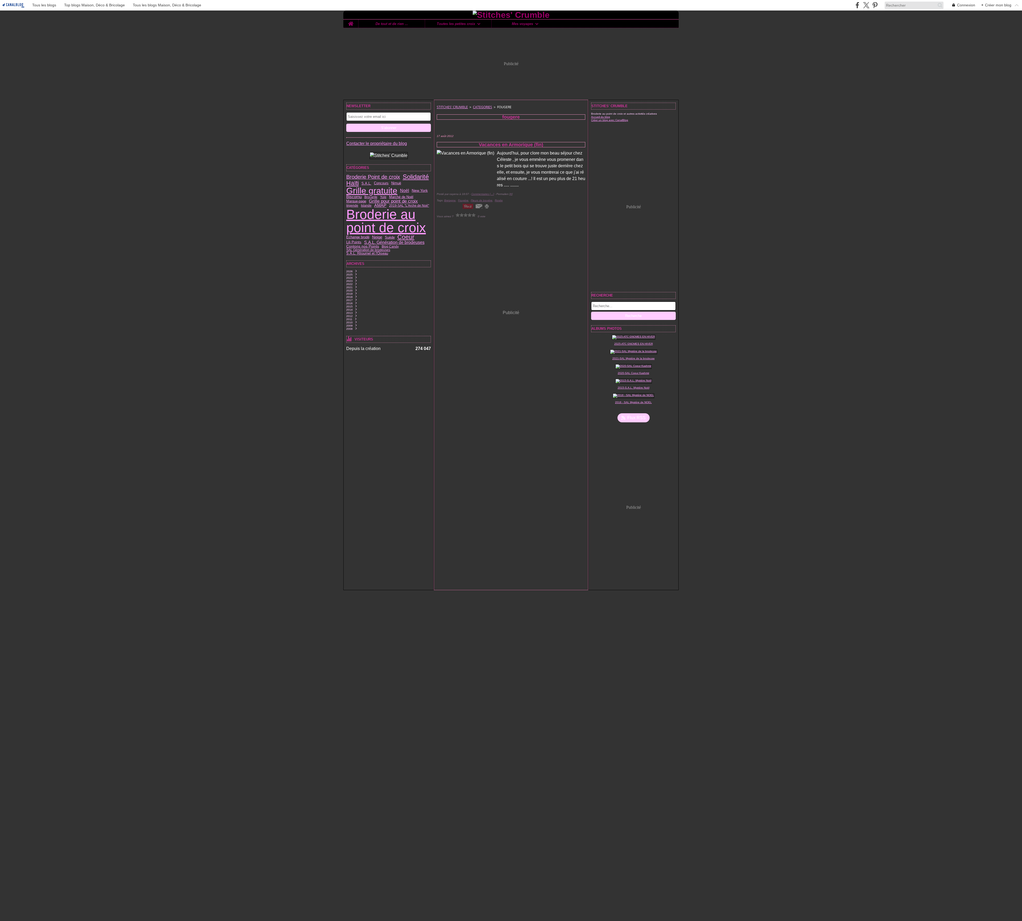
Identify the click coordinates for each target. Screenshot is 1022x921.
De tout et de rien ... (392, 24)
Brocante (370, 197)
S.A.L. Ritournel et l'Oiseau (367, 253)
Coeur (405, 237)
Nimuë (396, 183)
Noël (404, 191)
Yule (383, 197)
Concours (381, 183)
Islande (366, 205)
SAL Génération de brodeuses (368, 250)
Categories (482, 107)
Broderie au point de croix (386, 221)
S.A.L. (366, 183)
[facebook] (857, 5)
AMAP (380, 205)
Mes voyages (522, 24)
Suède (390, 237)
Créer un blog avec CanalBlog (609, 120)
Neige (377, 237)
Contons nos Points (362, 246)
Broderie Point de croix (373, 177)
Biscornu (354, 197)
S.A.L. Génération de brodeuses (394, 242)
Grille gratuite (371, 190)
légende (352, 205)
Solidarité (416, 177)
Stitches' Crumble (452, 107)
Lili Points (353, 242)
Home (351, 21)
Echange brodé (357, 237)
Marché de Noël (401, 197)
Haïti (352, 183)
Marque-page (356, 201)
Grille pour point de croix (393, 201)
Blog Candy (390, 246)
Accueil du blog (600, 116)
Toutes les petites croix (456, 24)
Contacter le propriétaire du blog (376, 143)
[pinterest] (875, 5)
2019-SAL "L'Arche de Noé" (409, 205)
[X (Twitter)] (866, 5)
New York (420, 191)
